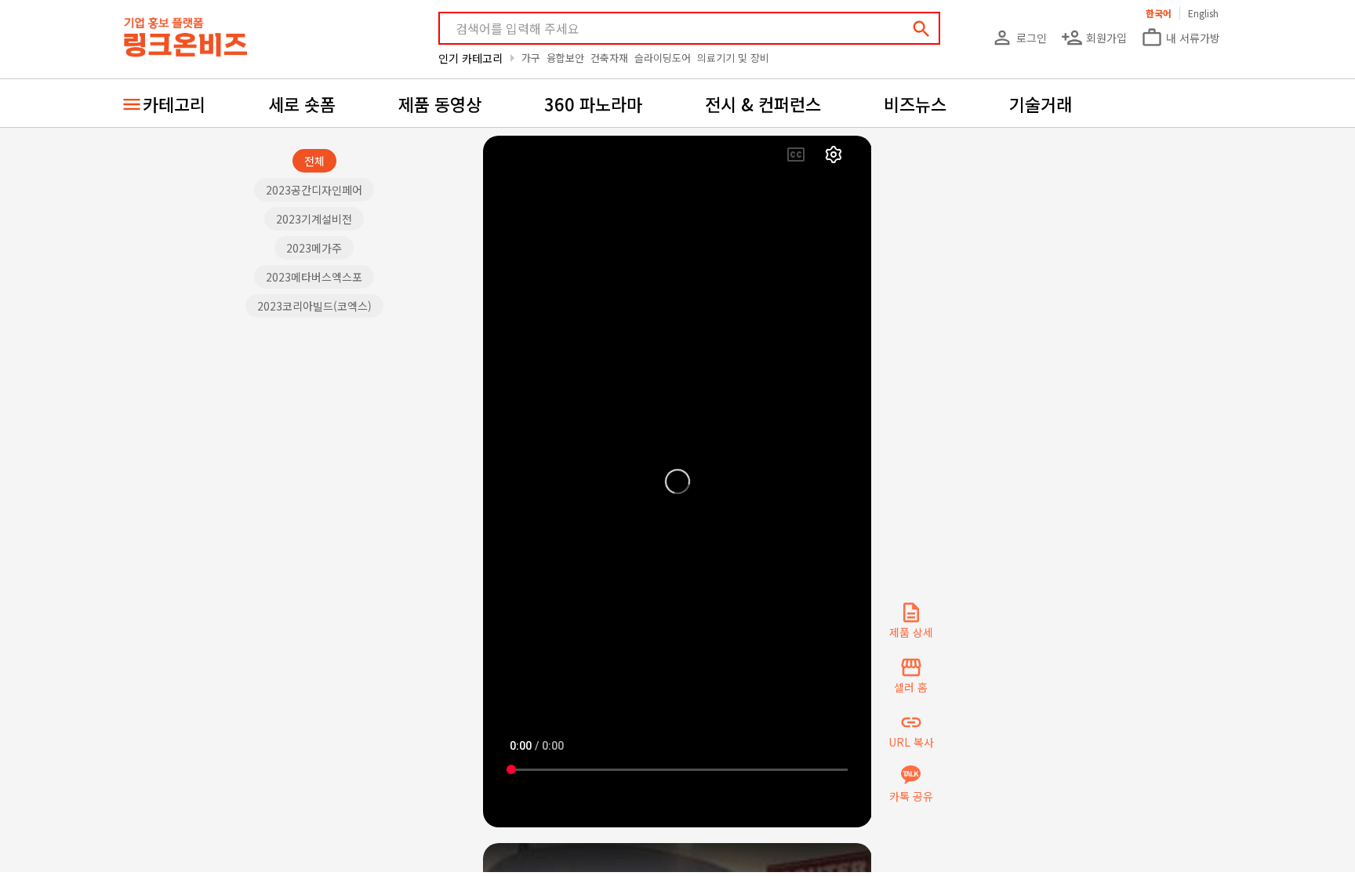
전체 (314, 161)
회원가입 (1094, 37)
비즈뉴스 (915, 103)
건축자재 (609, 57)
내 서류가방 (1180, 37)
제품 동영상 (439, 103)
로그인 (1019, 37)
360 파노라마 (593, 103)
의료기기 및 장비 (733, 57)
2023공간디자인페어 (314, 190)
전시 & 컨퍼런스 (763, 103)
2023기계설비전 (314, 219)
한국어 (1159, 13)
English (1203, 13)
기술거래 (1040, 103)
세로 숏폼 (302, 103)
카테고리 (174, 103)
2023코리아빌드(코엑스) (314, 306)
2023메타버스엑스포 (314, 277)
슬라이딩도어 (662, 57)
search (921, 29)
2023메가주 (314, 248)
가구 (530, 57)
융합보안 (565, 57)
